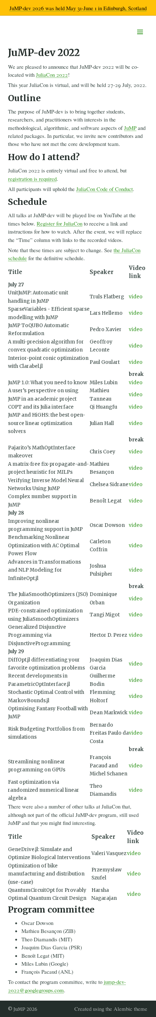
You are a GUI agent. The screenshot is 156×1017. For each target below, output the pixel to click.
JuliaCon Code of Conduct (104, 188)
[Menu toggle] (140, 32)
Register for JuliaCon (59, 223)
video (136, 297)
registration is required (32, 178)
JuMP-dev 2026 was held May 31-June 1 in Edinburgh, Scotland (78, 8)
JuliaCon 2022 (52, 74)
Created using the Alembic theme (110, 1008)
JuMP (130, 127)
